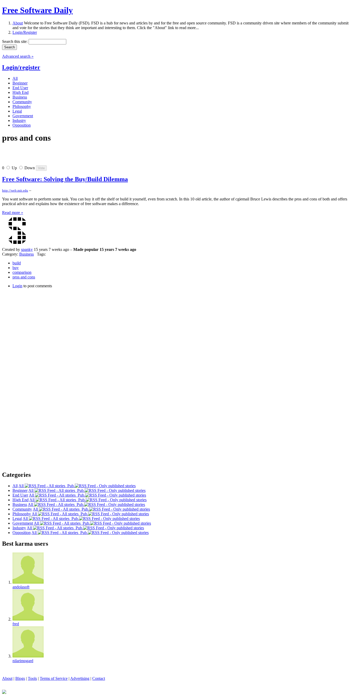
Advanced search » (18, 56)
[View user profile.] (17, 245)
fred (15, 624)
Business (26, 254)
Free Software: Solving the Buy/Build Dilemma (65, 179)
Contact (98, 678)
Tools (32, 678)
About (17, 23)
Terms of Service (54, 678)
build (16, 263)
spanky (27, 249)
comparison (21, 272)
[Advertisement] (63, 156)
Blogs (20, 678)
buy (15, 267)
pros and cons (23, 277)
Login (17, 286)
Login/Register (24, 32)
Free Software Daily (37, 10)
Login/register (21, 67)
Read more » (12, 212)
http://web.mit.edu (15, 190)
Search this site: (15, 41)
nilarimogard (22, 661)
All (21, 486)
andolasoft (20, 587)
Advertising (79, 678)
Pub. (70, 486)
